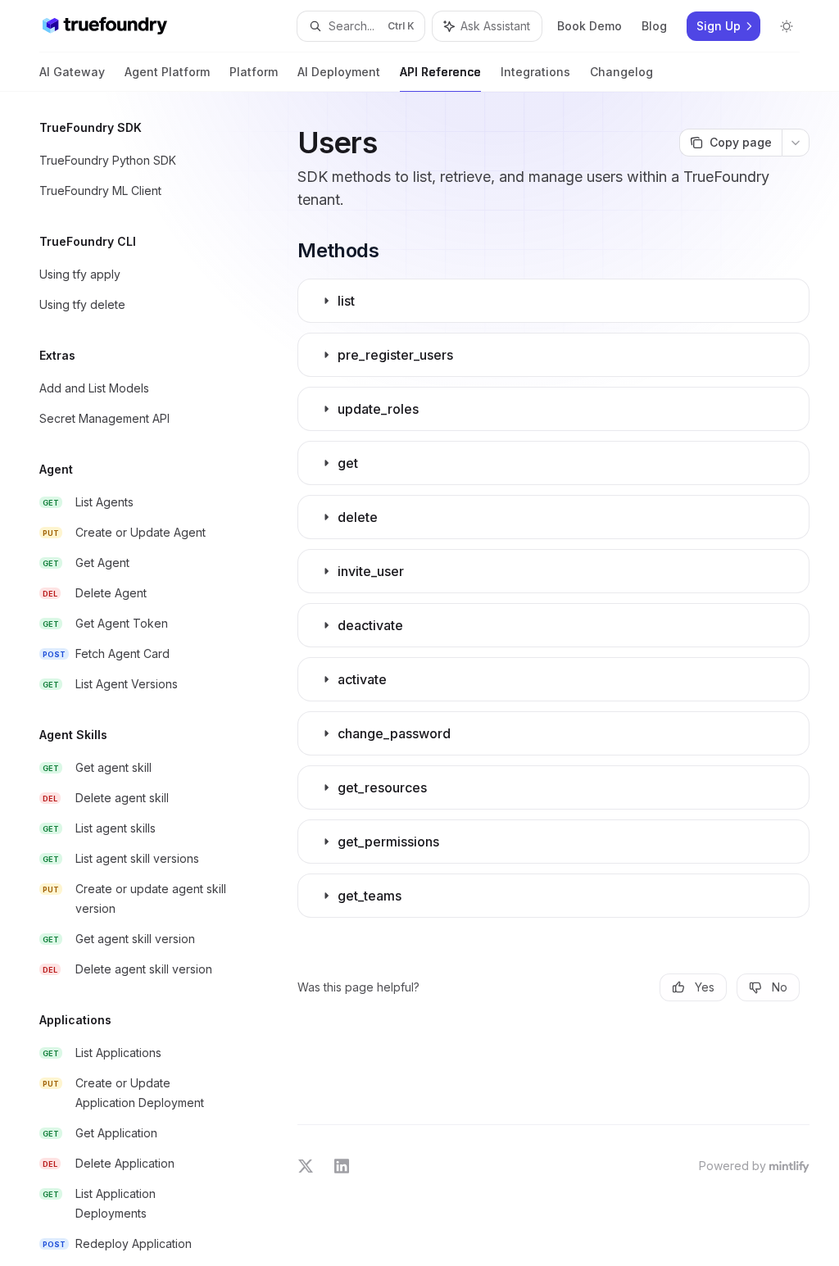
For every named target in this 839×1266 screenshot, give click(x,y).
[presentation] (144, 679)
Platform (253, 72)
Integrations (535, 72)
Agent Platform (167, 72)
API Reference (440, 72)
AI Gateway (72, 72)
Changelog (621, 72)
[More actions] (796, 143)
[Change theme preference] (786, 26)
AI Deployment (338, 72)
